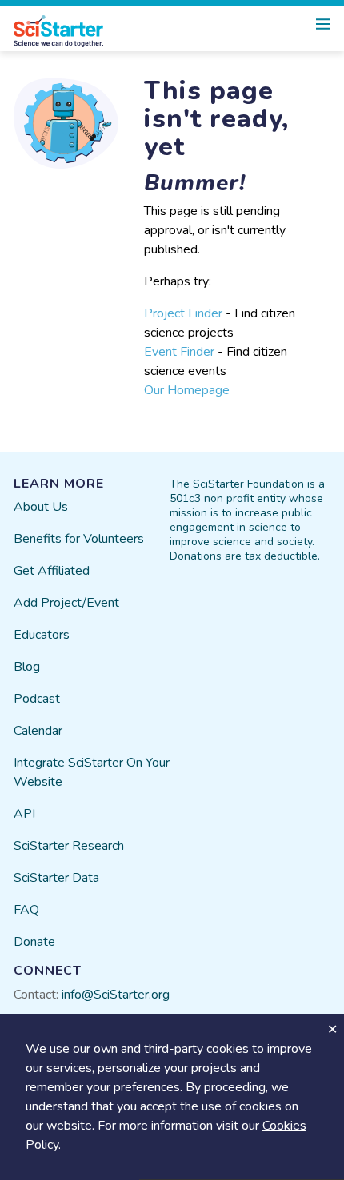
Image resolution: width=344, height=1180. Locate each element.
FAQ (26, 910)
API (24, 814)
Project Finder (183, 313)
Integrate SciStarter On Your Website (92, 772)
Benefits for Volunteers (79, 539)
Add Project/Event (66, 603)
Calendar (38, 730)
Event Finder (179, 352)
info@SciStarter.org (116, 994)
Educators (42, 635)
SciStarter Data (56, 878)
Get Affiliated (52, 571)
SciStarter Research (69, 846)
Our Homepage (187, 390)
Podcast (37, 699)
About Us (41, 507)
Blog (27, 667)
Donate (34, 942)
